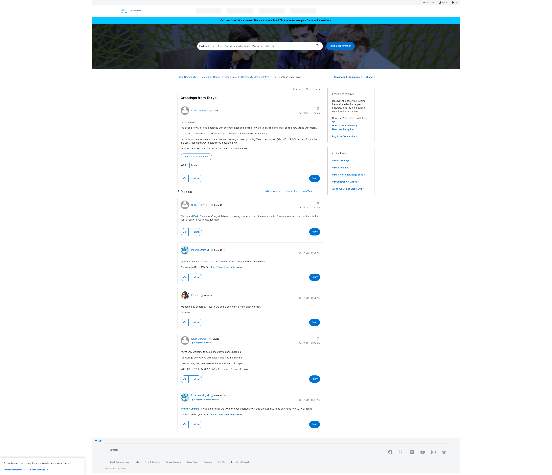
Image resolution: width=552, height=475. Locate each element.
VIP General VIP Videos (344, 181)
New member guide (342, 129)
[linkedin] (412, 452)
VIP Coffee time (340, 167)
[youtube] (422, 452)
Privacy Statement (13, 469)
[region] (42, 466)
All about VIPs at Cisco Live (347, 188)
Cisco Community (187, 77)
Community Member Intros (255, 77)
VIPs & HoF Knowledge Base (347, 174)
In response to (203, 343)
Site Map (221, 462)
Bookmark (339, 77)
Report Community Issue (119, 462)
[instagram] (433, 452)
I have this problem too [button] (196, 157)
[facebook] (390, 452)
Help (137, 462)
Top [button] (100, 441)
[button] (184, 178)
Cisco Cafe (231, 77)
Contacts (114, 450)
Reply (315, 178)
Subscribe (354, 77)
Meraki (194, 165)
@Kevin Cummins (200, 216)
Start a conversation (340, 46)
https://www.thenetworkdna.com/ (227, 267)
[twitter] (401, 452)
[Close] (80, 461)
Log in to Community (344, 136)
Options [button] (368, 77)
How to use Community (345, 125)
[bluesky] (444, 451)
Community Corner (211, 77)
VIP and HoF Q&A (341, 160)
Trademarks (208, 462)
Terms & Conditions (152, 462)
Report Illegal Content (240, 462)
